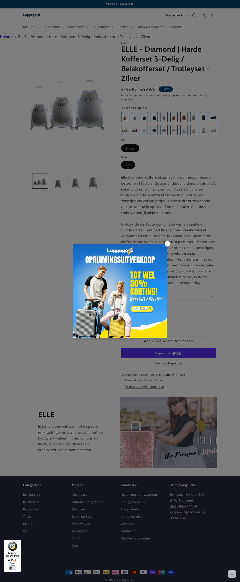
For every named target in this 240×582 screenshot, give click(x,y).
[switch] (12, 568)
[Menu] (19, 542)
